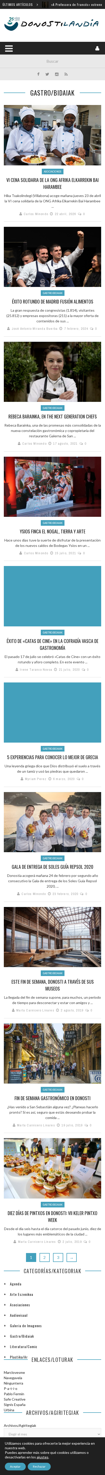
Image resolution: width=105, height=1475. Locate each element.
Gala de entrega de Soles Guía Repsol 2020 (52, 866)
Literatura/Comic (23, 1346)
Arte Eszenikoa (21, 1294)
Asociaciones (52, 171)
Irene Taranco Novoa (36, 669)
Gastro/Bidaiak (52, 293)
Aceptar (15, 1466)
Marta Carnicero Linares (35, 1010)
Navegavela (13, 1378)
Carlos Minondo (36, 214)
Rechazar (39, 1466)
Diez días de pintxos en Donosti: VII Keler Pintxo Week (52, 1216)
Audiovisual (19, 1315)
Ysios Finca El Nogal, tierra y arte (52, 531)
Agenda (15, 1283)
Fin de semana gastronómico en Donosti (52, 1098)
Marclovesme (14, 1372)
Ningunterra (13, 1383)
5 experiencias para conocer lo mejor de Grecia (52, 757)
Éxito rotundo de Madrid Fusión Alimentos (52, 301)
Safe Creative (14, 1399)
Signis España (14, 1404)
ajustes (42, 1457)
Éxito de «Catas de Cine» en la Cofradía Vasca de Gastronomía (52, 644)
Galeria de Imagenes (26, 1325)
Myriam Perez (35, 779)
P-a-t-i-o (10, 1388)
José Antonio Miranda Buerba (35, 328)
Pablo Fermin (14, 1394)
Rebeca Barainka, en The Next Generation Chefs (52, 416)
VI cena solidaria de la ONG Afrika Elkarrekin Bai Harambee (52, 183)
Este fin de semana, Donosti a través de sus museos (52, 985)
